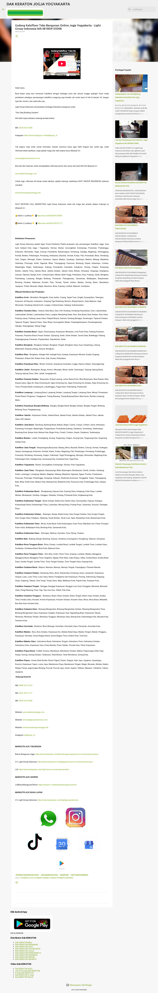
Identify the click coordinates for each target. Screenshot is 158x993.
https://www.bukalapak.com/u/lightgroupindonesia (58, 800)
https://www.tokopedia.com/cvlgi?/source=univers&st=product (44, 769)
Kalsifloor (64, 875)
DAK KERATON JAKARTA (26, 959)
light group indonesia (79, 875)
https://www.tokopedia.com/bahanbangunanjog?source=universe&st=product (67, 754)
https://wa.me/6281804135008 (49, 216)
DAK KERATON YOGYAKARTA (27, 949)
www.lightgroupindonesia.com (27, 158)
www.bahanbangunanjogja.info (28, 193)
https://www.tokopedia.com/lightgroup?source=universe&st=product (65, 762)
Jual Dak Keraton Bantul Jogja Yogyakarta (131, 425)
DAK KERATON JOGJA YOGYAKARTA (38, 4)
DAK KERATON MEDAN (25, 957)
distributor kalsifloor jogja (27, 875)
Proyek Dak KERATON (24, 973)
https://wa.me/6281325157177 (50, 223)
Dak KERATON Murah (24, 977)
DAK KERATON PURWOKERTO (28, 953)
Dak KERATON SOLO (23, 969)
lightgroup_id (29, 735)
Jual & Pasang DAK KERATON (27, 971)
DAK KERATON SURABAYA (26, 955)
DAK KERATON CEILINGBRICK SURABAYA (130, 307)
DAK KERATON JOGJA (24, 951)
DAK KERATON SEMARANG (26, 945)
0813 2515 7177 (25, 693)
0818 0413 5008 (25, 128)
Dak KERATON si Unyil (24, 975)
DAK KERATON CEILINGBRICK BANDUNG (130, 346)
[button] (16, 36)
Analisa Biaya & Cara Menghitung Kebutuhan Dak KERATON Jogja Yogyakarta (127, 97)
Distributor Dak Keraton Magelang (128, 268)
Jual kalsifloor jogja (49, 875)
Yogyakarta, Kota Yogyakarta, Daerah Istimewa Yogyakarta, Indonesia (46, 878)
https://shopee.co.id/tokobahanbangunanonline (57, 785)
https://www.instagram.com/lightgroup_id (40, 135)
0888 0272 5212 (25, 685)
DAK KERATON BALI (23, 942)
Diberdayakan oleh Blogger (80, 985)
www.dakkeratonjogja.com (26, 174)
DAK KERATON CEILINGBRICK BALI (128, 386)
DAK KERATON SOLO (24, 947)
